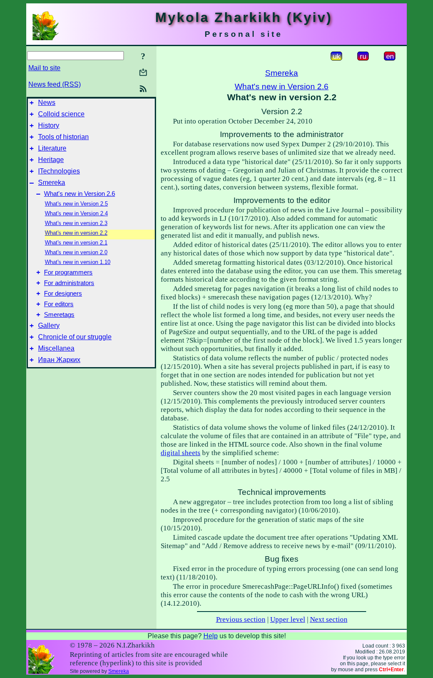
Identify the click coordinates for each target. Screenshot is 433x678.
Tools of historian (63, 136)
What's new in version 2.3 (76, 223)
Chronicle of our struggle (75, 336)
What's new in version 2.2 (76, 233)
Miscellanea (56, 348)
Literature (52, 148)
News (46, 102)
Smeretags (59, 314)
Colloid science (61, 114)
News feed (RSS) (54, 84)
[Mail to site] (143, 72)
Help (210, 636)
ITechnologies (59, 171)
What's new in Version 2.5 (76, 203)
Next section (329, 619)
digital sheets (180, 453)
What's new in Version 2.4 (76, 213)
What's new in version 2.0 (76, 252)
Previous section (241, 619)
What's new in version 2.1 (76, 242)
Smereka (51, 182)
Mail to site (44, 67)
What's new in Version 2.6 (79, 193)
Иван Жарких (59, 359)
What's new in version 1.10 (77, 262)
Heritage (51, 159)
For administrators (69, 283)
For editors (59, 304)
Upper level (287, 619)
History (48, 125)
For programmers (68, 272)
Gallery (49, 325)
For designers (63, 293)
